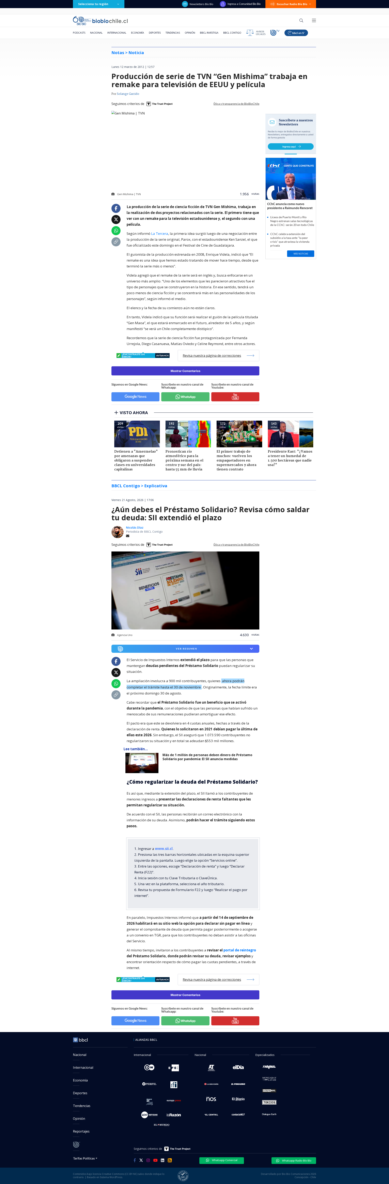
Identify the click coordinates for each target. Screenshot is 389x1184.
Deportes (155, 32)
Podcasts (79, 32)
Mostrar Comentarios (185, 371)
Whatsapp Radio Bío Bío (296, 1160)
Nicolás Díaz (134, 527)
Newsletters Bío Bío (201, 4)
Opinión (190, 32)
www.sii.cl (164, 848)
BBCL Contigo (232, 32)
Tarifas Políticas (84, 1158)
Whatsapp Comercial (224, 1160)
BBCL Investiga (209, 32)
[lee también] (142, 763)
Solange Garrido (128, 94)
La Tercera (159, 233)
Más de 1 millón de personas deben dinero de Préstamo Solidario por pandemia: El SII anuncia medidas (207, 757)
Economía (137, 32)
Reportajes (81, 1131)
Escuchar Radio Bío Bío (292, 4)
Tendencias (173, 32)
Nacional (96, 32)
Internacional (116, 32)
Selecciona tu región (93, 4)
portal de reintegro (239, 950)
